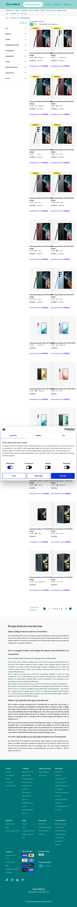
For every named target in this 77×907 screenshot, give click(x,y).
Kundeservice (57, 4)
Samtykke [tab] (13, 435)
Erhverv (48, 4)
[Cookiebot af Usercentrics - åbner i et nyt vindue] (66, 429)
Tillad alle (63, 476)
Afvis (14, 476)
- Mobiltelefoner (14, 18)
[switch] (29, 467)
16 (66, 609)
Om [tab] (63, 435)
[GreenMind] (12, 4)
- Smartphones (25, 18)
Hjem (7, 18)
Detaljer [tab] (38, 435)
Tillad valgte (38, 476)
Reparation (67, 4)
